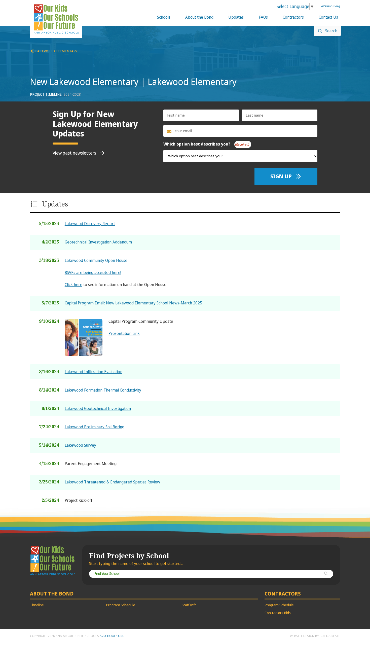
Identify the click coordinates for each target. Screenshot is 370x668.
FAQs (263, 17)
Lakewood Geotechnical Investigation (98, 408)
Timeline (37, 605)
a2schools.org (330, 6)
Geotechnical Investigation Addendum (98, 242)
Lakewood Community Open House (96, 260)
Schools (163, 17)
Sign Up (281, 176)
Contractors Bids (278, 613)
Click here (73, 285)
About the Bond (199, 17)
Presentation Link (124, 333)
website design (302, 636)
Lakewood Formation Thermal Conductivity (103, 390)
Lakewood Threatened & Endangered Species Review (112, 482)
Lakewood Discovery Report (90, 224)
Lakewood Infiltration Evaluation (93, 372)
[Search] (326, 573)
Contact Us (328, 17)
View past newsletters (75, 153)
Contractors (293, 17)
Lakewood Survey (80, 445)
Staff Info (189, 605)
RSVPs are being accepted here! (93, 272)
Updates (236, 17)
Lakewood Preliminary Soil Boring (94, 427)
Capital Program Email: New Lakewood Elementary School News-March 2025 (133, 303)
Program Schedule (120, 605)
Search (331, 30)
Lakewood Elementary (56, 51)
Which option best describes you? (205, 144)
